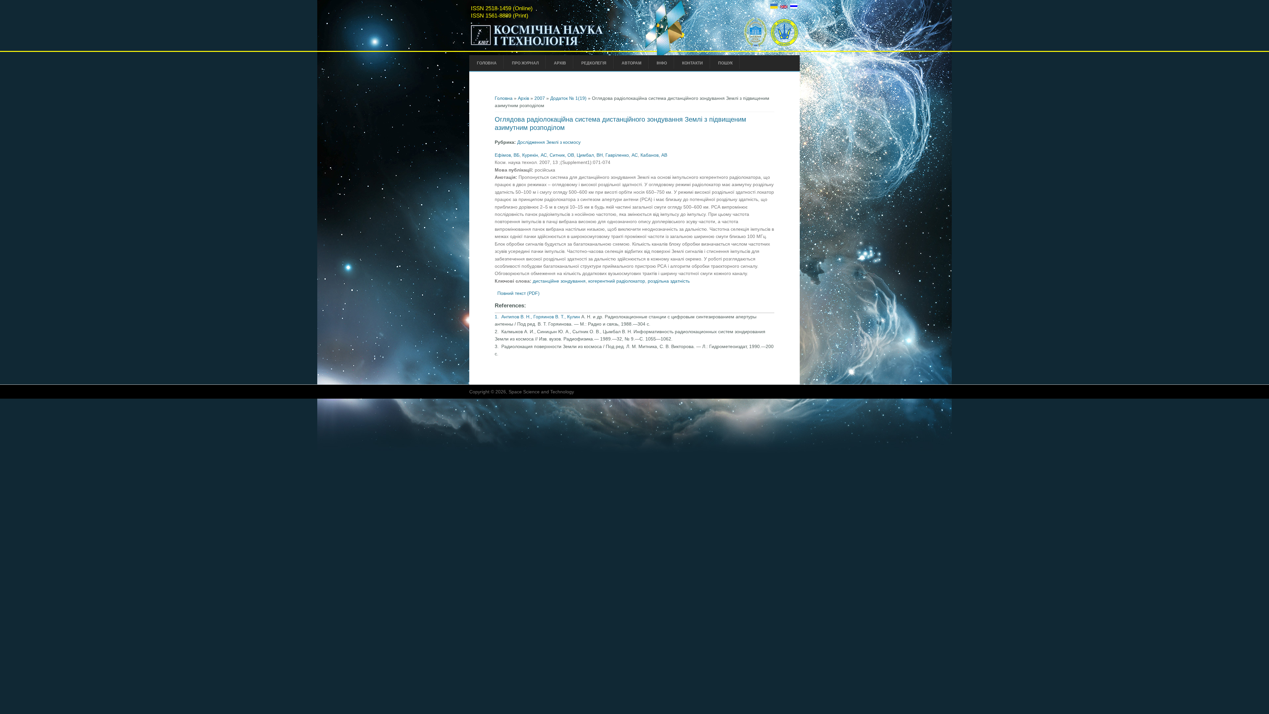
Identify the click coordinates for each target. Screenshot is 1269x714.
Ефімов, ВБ (507, 155)
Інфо (662, 63)
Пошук (725, 63)
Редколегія (593, 63)
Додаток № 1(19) (568, 98)
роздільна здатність (669, 281)
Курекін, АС (534, 155)
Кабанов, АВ (653, 155)
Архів (560, 63)
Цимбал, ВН (590, 155)
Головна (487, 63)
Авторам (631, 63)
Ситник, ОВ (562, 155)
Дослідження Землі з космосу (549, 142)
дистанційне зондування (559, 281)
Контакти (692, 63)
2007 (539, 98)
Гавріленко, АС (621, 155)
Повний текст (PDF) (518, 293)
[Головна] (551, 45)
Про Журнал (525, 63)
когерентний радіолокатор (616, 281)
